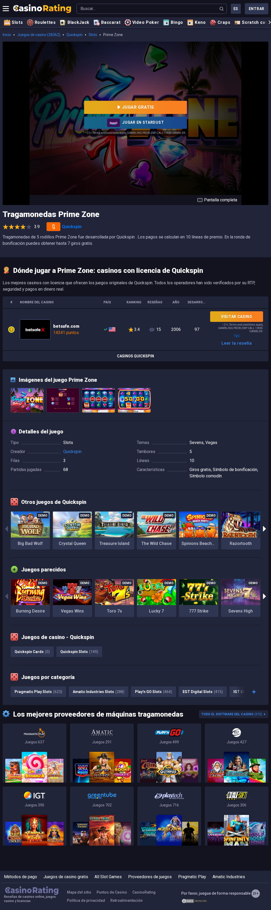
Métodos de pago (20, 876)
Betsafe (135, 329)
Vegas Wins (72, 611)
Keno (200, 22)
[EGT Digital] (237, 753)
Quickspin (74, 35)
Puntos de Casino (112, 892)
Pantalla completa (220, 199)
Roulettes (45, 22)
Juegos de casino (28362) (38, 35)
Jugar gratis (138, 107)
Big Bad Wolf (30, 543)
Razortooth (241, 543)
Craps (224, 22)
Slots (17, 22)
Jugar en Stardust (142, 122)
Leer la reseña (237, 343)
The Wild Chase (156, 543)
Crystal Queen (72, 543)
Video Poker (145, 22)
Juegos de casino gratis (65, 876)
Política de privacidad (86, 900)
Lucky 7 (156, 611)
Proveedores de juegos (150, 876)
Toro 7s (114, 611)
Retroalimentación (126, 900)
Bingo (177, 22)
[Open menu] (5, 8)
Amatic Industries (229, 876)
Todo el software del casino (231, 714)
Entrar (256, 9)
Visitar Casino (236, 316)
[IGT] (34, 816)
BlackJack (78, 22)
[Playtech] (169, 816)
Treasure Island (114, 543)
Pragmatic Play (192, 876)
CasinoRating (144, 892)
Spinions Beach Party (200, 543)
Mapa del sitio (79, 892)
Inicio (7, 35)
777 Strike (198, 611)
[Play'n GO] (169, 753)
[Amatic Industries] (102, 753)
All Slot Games (108, 876)
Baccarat (111, 22)
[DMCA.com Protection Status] (194, 901)
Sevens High (240, 611)
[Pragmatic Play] (34, 753)
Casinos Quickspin (135, 356)
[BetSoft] (237, 816)
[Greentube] (102, 816)
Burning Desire (30, 611)
